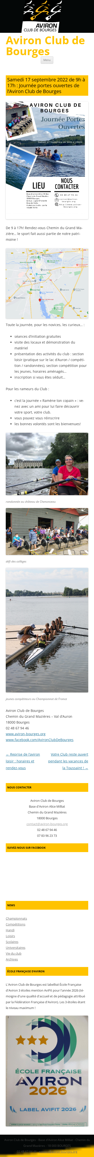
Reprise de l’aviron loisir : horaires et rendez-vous (23, 761)
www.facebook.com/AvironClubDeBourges (40, 739)
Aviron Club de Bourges (45, 45)
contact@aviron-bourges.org (47, 824)
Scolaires (12, 942)
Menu (47, 60)
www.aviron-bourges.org (26, 734)
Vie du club (13, 953)
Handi (10, 930)
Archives (12, 959)
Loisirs (10, 936)
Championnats (16, 918)
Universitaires (15, 947)
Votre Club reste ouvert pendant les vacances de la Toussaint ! (68, 761)
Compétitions (15, 924)
